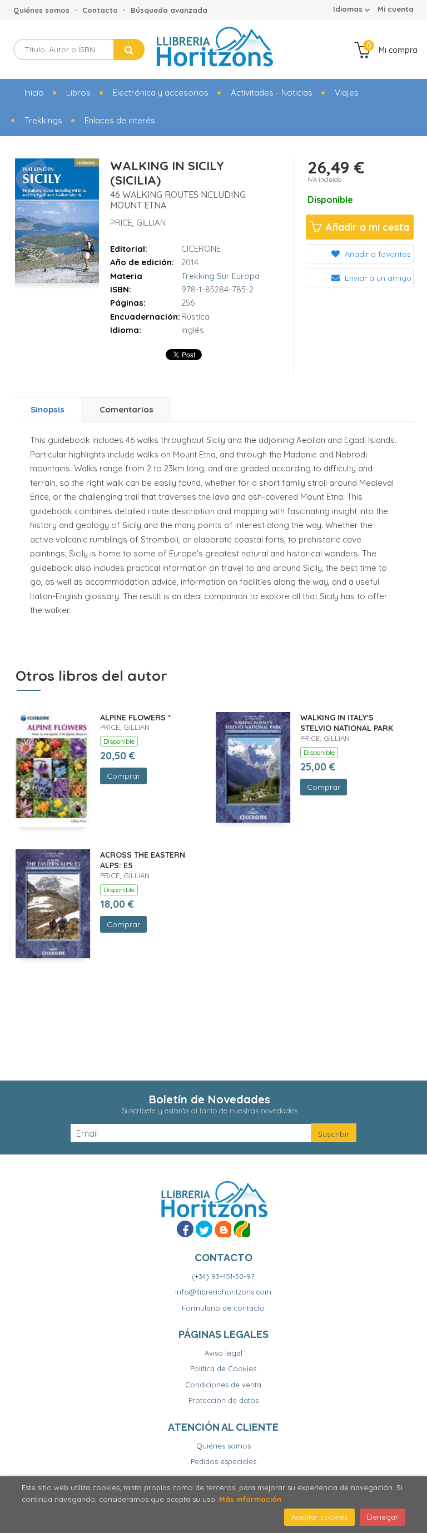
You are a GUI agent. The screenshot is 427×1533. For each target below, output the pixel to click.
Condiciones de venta (223, 1384)
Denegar (382, 1516)
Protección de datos (223, 1400)
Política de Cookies (223, 1368)
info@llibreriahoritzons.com (223, 1291)
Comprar (123, 776)
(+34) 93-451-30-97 (223, 1276)
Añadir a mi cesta (366, 227)
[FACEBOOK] (185, 1229)
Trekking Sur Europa (220, 276)
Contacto (100, 10)
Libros (78, 92)
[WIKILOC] (242, 1229)
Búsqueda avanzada (169, 10)
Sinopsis (47, 409)
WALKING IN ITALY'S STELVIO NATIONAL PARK (346, 723)
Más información (250, 1499)
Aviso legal (223, 1352)
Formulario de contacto (223, 1307)
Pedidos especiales (223, 1461)
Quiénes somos (41, 10)
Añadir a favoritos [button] (376, 254)
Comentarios (126, 409)
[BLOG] (223, 1229)
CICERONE (201, 248)
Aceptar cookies (319, 1516)
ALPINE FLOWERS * (135, 718)
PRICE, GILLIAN (138, 222)
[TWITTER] (204, 1229)
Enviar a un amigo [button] (376, 278)
